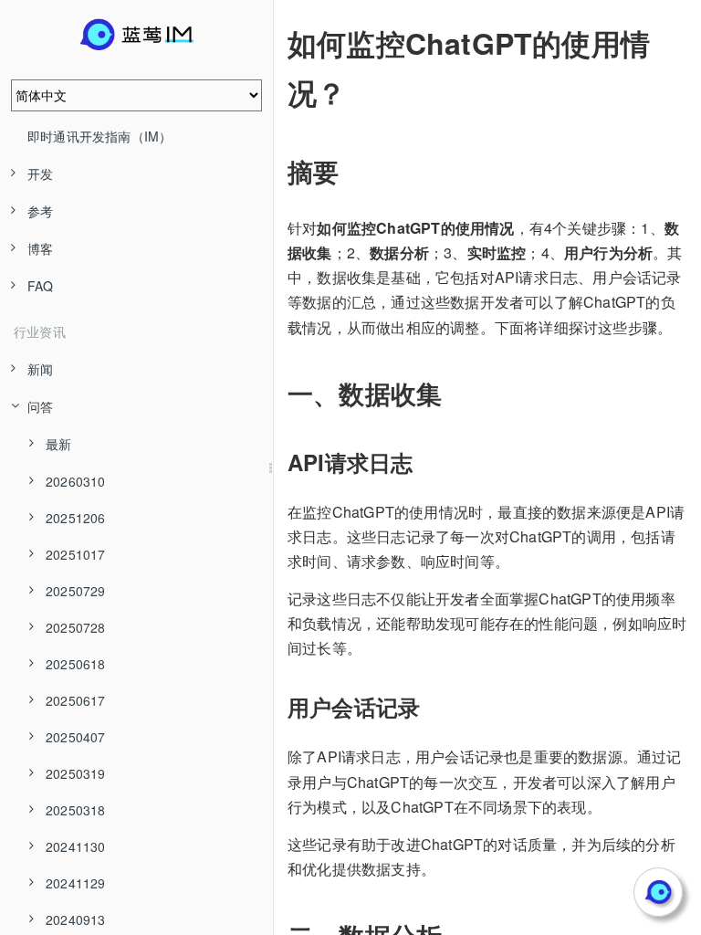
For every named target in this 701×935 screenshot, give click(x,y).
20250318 (76, 810)
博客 (40, 248)
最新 (58, 444)
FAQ (40, 286)
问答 (40, 406)
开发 (40, 173)
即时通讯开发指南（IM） (99, 136)
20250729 (76, 591)
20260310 (76, 481)
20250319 (76, 773)
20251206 (76, 518)
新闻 (40, 369)
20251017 (76, 554)
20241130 (76, 846)
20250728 (76, 627)
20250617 (76, 700)
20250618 (76, 664)
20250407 (76, 737)
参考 (40, 211)
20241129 (76, 883)
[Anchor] (274, 43)
